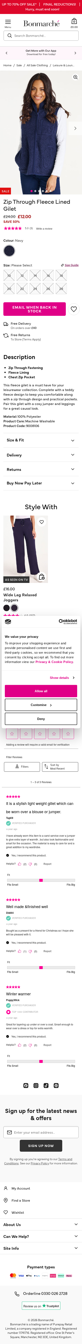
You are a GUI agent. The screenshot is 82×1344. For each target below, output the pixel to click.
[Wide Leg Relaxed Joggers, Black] (6, 608)
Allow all (41, 691)
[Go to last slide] (6, 53)
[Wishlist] (41, 522)
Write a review (44, 228)
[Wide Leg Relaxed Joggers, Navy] (14, 608)
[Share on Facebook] (25, 1085)
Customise (38, 705)
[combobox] (41, 36)
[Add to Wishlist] (73, 309)
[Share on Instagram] (35, 1085)
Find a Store (21, 1200)
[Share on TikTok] (46, 1085)
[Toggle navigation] (8, 21)
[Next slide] (75, 53)
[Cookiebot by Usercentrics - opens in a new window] (59, 621)
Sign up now (41, 1145)
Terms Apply (31, 339)
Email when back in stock (34, 308)
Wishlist (18, 1212)
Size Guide (72, 265)
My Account (21, 1188)
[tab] (31, 191)
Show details (59, 678)
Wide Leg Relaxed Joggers (20, 597)
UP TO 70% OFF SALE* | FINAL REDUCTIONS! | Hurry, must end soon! (41, 6)
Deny (41, 718)
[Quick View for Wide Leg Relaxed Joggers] (41, 576)
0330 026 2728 (54, 1293)
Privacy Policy (40, 1163)
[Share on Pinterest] (56, 1085)
